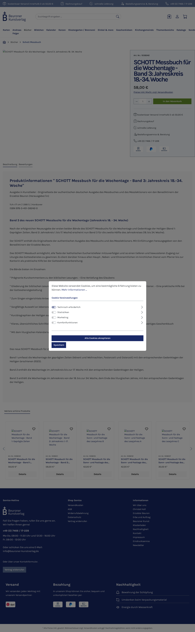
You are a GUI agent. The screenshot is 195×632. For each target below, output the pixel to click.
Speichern (59, 345)
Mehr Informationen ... (74, 289)
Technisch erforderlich (69, 307)
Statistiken (63, 312)
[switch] (54, 312)
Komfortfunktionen (67, 322)
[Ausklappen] (142, 307)
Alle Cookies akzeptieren (97, 338)
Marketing (62, 317)
